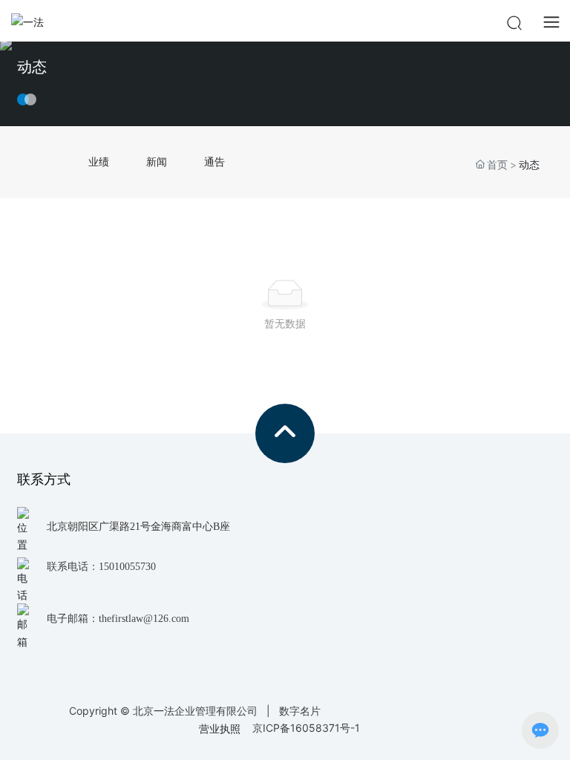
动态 (32, 67)
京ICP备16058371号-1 (306, 727)
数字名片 (300, 710)
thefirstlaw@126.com (144, 618)
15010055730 (127, 566)
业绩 (98, 161)
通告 (214, 161)
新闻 (156, 161)
